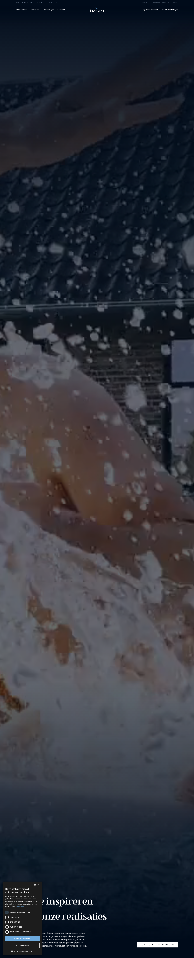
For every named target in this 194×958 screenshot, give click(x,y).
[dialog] (22, 918)
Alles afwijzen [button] (22, 945)
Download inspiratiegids (157, 945)
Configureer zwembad (149, 9)
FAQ (58, 3)
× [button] (39, 885)
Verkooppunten (24, 3)
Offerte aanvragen (170, 9)
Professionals (161, 2)
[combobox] (175, 2)
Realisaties (34, 9)
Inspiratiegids (45, 3)
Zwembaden (21, 9)
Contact (144, 2)
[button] (22, 951)
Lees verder (20, 907)
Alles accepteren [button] (22, 938)
